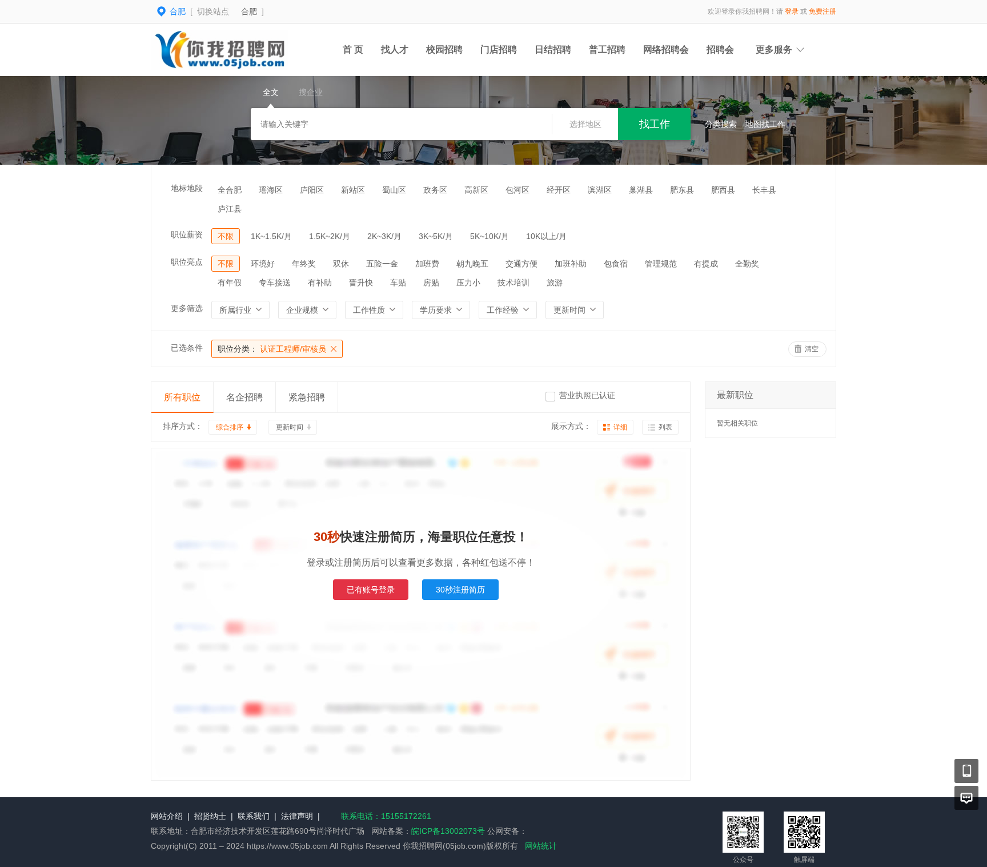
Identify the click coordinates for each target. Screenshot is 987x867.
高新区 (476, 189)
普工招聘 (607, 49)
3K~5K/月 (436, 236)
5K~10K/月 (489, 236)
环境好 (263, 263)
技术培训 (513, 282)
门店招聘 (498, 49)
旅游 (555, 282)
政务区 (435, 189)
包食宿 (616, 263)
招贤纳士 (210, 816)
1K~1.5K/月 (271, 236)
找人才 (394, 49)
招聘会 (720, 49)
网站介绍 (167, 816)
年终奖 (304, 263)
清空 (812, 349)
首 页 (353, 49)
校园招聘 (444, 49)
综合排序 (229, 427)
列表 (665, 427)
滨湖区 (600, 189)
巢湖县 (641, 189)
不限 (226, 236)
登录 (792, 11)
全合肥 (230, 189)
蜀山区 (394, 189)
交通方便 (521, 263)
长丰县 (764, 189)
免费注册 (822, 11)
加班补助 (571, 263)
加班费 (427, 263)
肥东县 (682, 189)
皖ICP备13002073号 (448, 831)
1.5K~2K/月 (329, 236)
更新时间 (289, 427)
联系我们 (254, 816)
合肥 (249, 11)
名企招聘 (244, 397)
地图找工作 (765, 124)
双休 (341, 263)
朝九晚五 (472, 263)
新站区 (353, 189)
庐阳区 (312, 189)
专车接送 (275, 282)
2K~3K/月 (384, 236)
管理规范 (661, 263)
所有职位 (182, 397)
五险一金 (382, 263)
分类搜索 (721, 124)
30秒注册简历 (460, 589)
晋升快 (361, 282)
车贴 (398, 282)
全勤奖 (747, 263)
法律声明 (297, 816)
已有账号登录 (371, 589)
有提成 (706, 263)
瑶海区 (271, 189)
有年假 (230, 282)
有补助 (320, 282)
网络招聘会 (666, 49)
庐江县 (230, 208)
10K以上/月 (546, 236)
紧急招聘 (306, 397)
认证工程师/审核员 (272, 348)
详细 (620, 427)
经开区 (559, 189)
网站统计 (541, 845)
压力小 (468, 282)
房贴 (431, 282)
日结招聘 (553, 49)
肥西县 (723, 189)
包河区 (517, 189)
